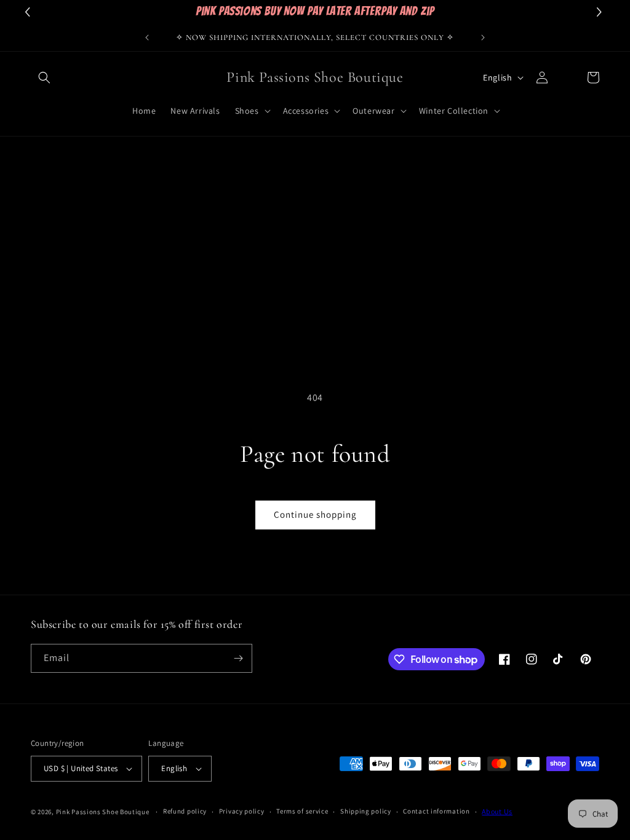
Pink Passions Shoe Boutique (103, 811)
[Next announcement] (482, 37)
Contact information (436, 811)
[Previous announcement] (147, 37)
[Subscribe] (238, 658)
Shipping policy (365, 811)
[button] (44, 77)
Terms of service (302, 811)
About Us (497, 811)
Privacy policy (242, 811)
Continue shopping (315, 514)
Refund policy (185, 811)
